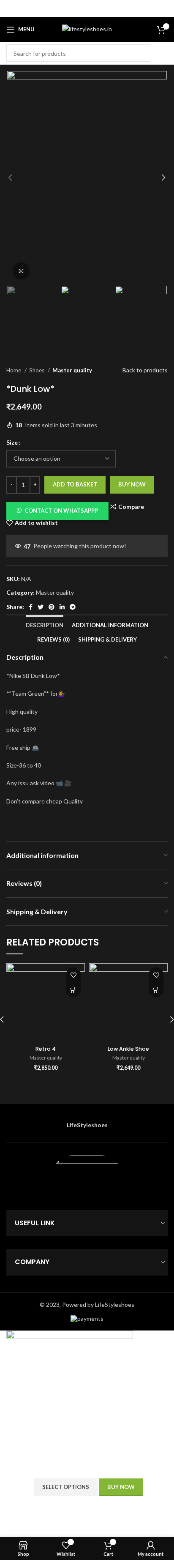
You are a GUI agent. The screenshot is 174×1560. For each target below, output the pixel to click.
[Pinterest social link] (51, 606)
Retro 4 (45, 1048)
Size (12, 442)
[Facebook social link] (30, 606)
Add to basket (75, 484)
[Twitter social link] (40, 606)
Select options (65, 1487)
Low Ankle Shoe (128, 1048)
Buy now (132, 484)
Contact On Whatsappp (61, 510)
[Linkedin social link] (62, 606)
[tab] (44, 622)
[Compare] (155, 1487)
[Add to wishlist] (73, 974)
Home (14, 370)
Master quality (72, 370)
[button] (57, 510)
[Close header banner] (163, 8)
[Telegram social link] (72, 606)
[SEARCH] (159, 53)
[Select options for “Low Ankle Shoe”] (156, 989)
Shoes (37, 370)
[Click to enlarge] (21, 270)
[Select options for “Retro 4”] (73, 989)
